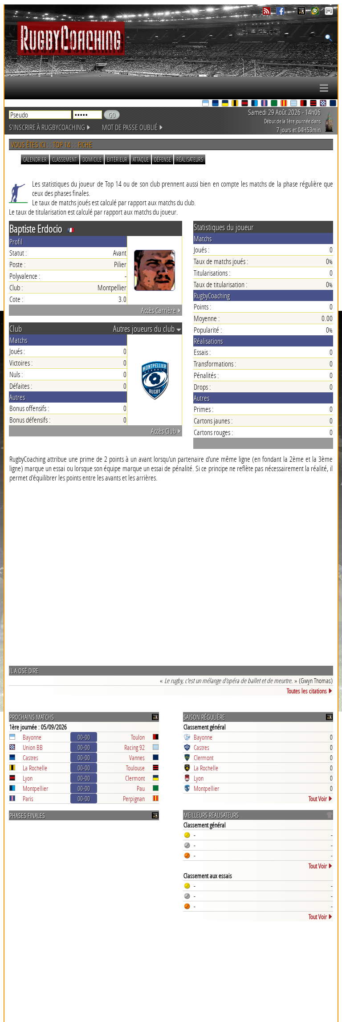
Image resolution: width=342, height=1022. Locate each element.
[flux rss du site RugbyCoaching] (267, 12)
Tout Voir (318, 798)
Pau (141, 788)
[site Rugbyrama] (316, 12)
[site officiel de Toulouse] (314, 104)
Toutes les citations (307, 690)
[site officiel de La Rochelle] (236, 104)
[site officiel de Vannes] (334, 104)
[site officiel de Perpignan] (285, 104)
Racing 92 (134, 747)
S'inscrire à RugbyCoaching (47, 127)
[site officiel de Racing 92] (294, 104)
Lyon (28, 778)
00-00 (83, 737)
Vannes (137, 757)
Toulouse (135, 767)
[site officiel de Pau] (275, 104)
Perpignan (134, 798)
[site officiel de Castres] (216, 104)
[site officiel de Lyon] (245, 104)
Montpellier (35, 788)
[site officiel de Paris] (265, 104)
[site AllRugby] (329, 12)
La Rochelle (35, 767)
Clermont (135, 778)
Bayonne (32, 737)
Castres (30, 757)
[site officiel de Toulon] (304, 104)
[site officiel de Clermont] (226, 104)
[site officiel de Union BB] (324, 104)
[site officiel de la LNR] (302, 12)
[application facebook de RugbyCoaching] (281, 12)
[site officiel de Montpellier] (255, 104)
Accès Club (163, 431)
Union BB (33, 747)
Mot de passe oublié (130, 127)
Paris (28, 798)
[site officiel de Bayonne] (206, 104)
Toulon (138, 737)
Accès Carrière (158, 310)
